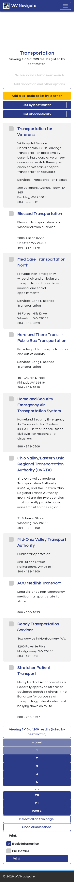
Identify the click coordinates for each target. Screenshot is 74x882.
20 (37, 795)
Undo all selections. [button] (37, 827)
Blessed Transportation (39, 214)
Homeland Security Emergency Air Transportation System (39, 405)
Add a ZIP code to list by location (37, 95)
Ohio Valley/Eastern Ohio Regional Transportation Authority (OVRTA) (41, 464)
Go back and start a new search (39, 75)
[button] (68, 105)
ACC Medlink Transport (39, 583)
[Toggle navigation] (65, 6)
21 (37, 803)
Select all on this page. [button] (36, 819)
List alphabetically (37, 114)
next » (37, 811)
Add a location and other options (39, 84)
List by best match (37, 105)
